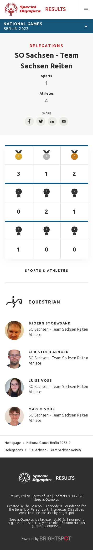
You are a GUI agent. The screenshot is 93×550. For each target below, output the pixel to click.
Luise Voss (40, 380)
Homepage (13, 443)
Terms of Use (41, 496)
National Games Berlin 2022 (46, 443)
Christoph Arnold (49, 352)
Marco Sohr (42, 409)
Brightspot (66, 513)
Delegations (46, 46)
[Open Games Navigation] (86, 26)
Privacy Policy (20, 496)
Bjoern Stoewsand (50, 323)
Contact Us (61, 496)
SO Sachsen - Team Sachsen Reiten (58, 329)
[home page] (35, 9)
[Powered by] (56, 538)
